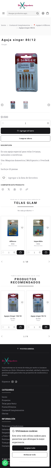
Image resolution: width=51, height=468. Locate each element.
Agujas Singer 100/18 (12, 316)
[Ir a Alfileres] (12, 228)
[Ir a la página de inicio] (25, 5)
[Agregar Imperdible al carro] (46, 252)
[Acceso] (43, 13)
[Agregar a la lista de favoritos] (22, 228)
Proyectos (6, 400)
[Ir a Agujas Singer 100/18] (12, 302)
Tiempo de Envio (9, 442)
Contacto (6, 446)
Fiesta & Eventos (9, 407)
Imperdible (38, 241)
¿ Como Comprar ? (10, 436)
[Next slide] (48, 105)
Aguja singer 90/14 (38, 316)
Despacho (6, 432)
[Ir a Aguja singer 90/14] (38, 302)
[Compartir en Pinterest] (21, 189)
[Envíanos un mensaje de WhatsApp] (5, 463)
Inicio (3, 25)
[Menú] (3, 13)
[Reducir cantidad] (3, 123)
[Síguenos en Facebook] (16, 381)
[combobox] (23, 13)
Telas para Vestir (9, 403)
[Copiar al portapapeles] (27, 189)
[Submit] (37, 13)
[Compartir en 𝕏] (9, 189)
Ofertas (5, 413)
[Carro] (48, 13)
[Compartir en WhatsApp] (15, 189)
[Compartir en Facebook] (3, 189)
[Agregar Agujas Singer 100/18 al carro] (20, 327)
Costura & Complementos (19, 25)
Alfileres (12, 241)
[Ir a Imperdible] (38, 228)
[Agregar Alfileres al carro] (20, 252)
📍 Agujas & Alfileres (41, 25)
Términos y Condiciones (12, 426)
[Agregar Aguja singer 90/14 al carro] (46, 327)
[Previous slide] (2, 105)
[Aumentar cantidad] (48, 123)
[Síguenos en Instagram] (12, 381)
